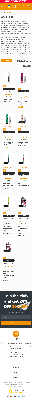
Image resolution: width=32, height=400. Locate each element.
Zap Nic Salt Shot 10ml (7, 100)
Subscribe (16, 323)
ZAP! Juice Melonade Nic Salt (8, 228)
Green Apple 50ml (8, 144)
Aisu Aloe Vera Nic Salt (8, 184)
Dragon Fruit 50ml (22, 103)
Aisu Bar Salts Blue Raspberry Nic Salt (8, 274)
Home (3, 12)
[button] (2, 6)
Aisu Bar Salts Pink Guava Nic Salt (23, 228)
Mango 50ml (23, 143)
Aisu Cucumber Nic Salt (23, 185)
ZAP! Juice (8, 12)
